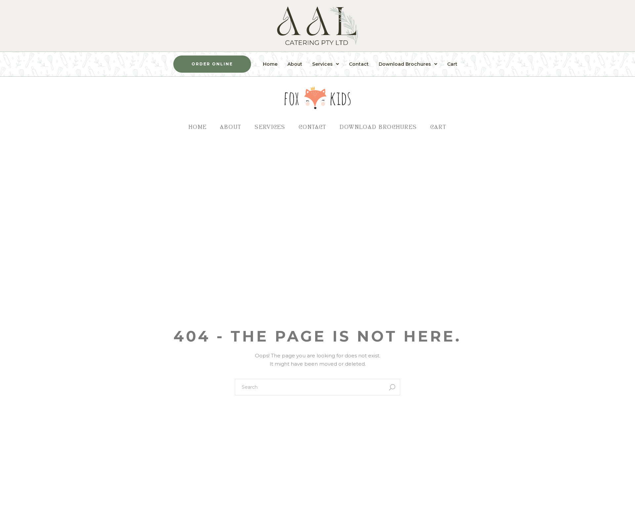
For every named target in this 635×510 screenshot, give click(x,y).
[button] (325, 64)
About (294, 64)
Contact (359, 64)
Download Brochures (405, 64)
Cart (452, 64)
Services (322, 64)
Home (270, 64)
